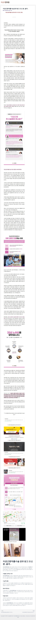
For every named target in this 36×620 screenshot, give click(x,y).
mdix (18, 617)
